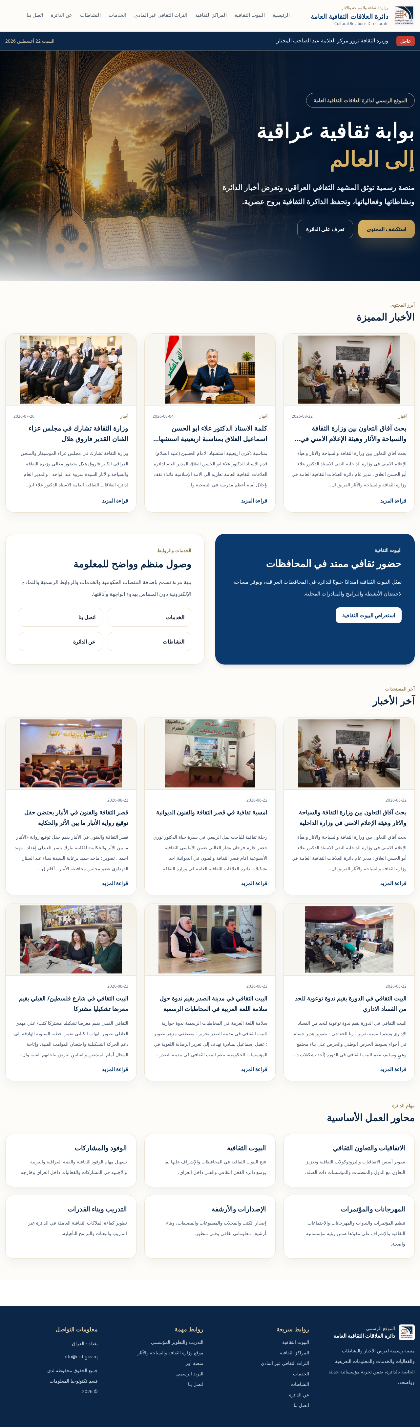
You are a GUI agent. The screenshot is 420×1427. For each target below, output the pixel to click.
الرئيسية (281, 15)
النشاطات (90, 15)
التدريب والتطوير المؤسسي (177, 1342)
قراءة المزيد (393, 500)
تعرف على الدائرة (325, 229)
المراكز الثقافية (211, 15)
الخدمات (117, 15)
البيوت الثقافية (250, 15)
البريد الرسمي (189, 1373)
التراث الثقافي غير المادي (160, 15)
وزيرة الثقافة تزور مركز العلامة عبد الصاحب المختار (332, 40)
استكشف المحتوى (386, 229)
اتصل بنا (35, 15)
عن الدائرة (61, 15)
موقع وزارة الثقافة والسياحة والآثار (170, 1352)
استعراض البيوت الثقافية (368, 615)
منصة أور (194, 1363)
